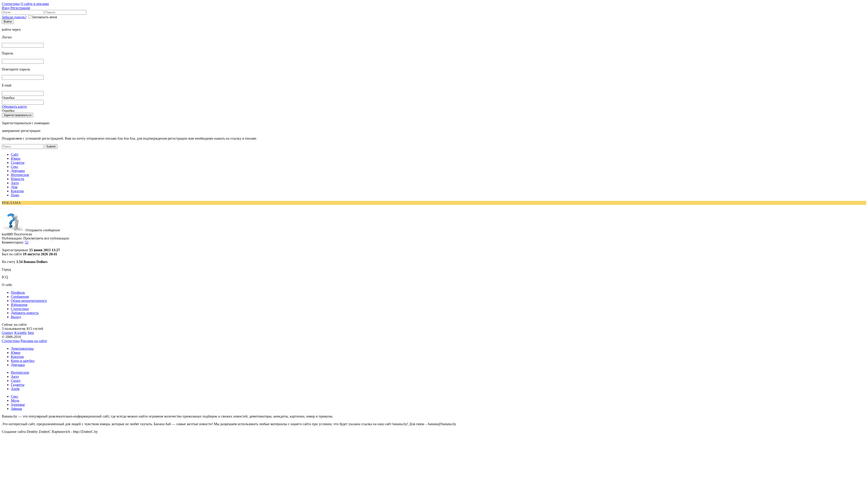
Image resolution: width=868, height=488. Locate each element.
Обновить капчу (14, 106)
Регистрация (20, 8)
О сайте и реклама (35, 4)
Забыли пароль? (14, 17)
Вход (5, 8)
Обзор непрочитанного (29, 301)
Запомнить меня (44, 17)
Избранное (19, 305)
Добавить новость (25, 313)
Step (31, 333)
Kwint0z (20, 333)
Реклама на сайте (34, 341)
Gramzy (7, 333)
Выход (16, 317)
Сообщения (20, 296)
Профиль (18, 292)
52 (26, 242)
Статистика (11, 4)
